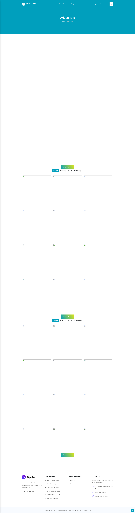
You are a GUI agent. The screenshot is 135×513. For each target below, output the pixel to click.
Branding (63, 171)
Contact (79, 4)
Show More (66, 167)
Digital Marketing (51, 484)
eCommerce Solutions (52, 487)
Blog (72, 4)
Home (50, 4)
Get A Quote (103, 4)
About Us (57, 4)
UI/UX (70, 171)
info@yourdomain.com (101, 496)
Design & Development (53, 480)
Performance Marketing (53, 491)
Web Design (78, 171)
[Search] (96, 4)
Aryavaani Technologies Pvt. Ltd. (82, 510)
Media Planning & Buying (53, 494)
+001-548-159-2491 (101, 492)
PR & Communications (52, 498)
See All (55, 171)
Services (65, 4)
